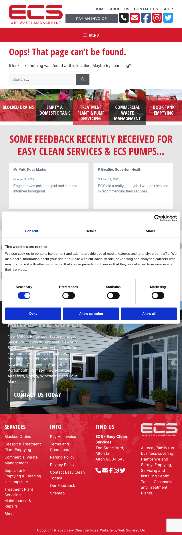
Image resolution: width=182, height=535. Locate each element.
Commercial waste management (127, 112)
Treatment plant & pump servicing (91, 112)
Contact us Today (37, 394)
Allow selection (91, 314)
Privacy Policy (62, 464)
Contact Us (146, 9)
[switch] (68, 295)
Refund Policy (62, 457)
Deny (33, 314)
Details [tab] (91, 231)
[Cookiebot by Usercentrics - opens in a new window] (157, 218)
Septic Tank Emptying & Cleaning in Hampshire (22, 476)
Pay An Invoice (91, 18)
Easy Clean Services (82, 530)
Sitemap (57, 493)
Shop (168, 9)
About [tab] (150, 231)
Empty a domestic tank (55, 110)
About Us (119, 9)
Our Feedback (62, 485)
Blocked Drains (18, 107)
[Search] (82, 79)
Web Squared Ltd (131, 530)
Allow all (149, 314)
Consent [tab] (31, 231)
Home (100, 9)
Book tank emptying (163, 110)
